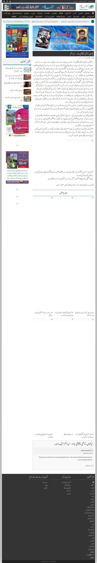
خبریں (33, 13)
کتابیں (81, 13)
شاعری (69, 17)
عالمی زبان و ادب (49, 17)
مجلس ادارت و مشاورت (82, 1)
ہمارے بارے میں (91, 1)
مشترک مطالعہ (60, 17)
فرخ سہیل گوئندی (91, 518)
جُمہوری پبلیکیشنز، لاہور (26, 17)
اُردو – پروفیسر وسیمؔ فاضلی (68, 434)
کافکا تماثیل (38, 17)
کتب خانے (68, 13)
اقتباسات (47, 13)
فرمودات (39, 13)
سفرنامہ (78, 185)
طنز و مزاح (76, 17)
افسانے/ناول (90, 17)
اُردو (87, 185)
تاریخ (81, 185)
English (14, 17)
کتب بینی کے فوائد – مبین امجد (16, 90)
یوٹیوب (46, 485)
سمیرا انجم (74, 185)
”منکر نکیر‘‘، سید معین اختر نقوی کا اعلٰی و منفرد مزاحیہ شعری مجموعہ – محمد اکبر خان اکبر (27, 21)
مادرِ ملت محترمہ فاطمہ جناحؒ (89, 512)
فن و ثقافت (69, 185)
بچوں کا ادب (6, 13)
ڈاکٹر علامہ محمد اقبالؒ (90, 507)
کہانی (83, 17)
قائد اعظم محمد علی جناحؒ (90, 510)
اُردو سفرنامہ (68, 490)
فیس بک (45, 488)
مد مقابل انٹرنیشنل (67, 485)
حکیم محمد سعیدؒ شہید (91, 515)
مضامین (54, 13)
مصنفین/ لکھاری (60, 185)
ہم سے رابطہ (76, 1)
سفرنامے (26, 13)
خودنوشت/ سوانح (17, 13)
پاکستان (84, 185)
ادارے (74, 13)
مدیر (91, 58)
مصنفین (87, 13)
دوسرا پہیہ (69, 493)
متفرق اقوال (92, 521)
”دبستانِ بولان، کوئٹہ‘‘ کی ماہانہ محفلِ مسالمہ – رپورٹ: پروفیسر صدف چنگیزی (58, 21)
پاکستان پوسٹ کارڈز (67, 488)
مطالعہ (61, 13)
